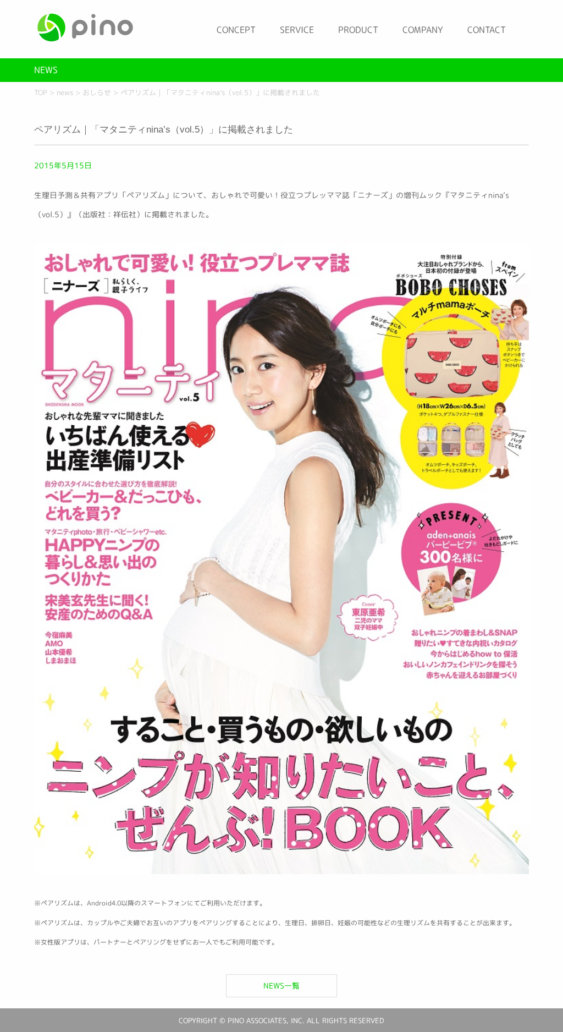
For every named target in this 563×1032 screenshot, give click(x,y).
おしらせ (96, 92)
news (65, 92)
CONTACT (486, 30)
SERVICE (297, 30)
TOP (40, 92)
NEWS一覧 (281, 985)
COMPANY (422, 30)
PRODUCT (358, 30)
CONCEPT (236, 30)
